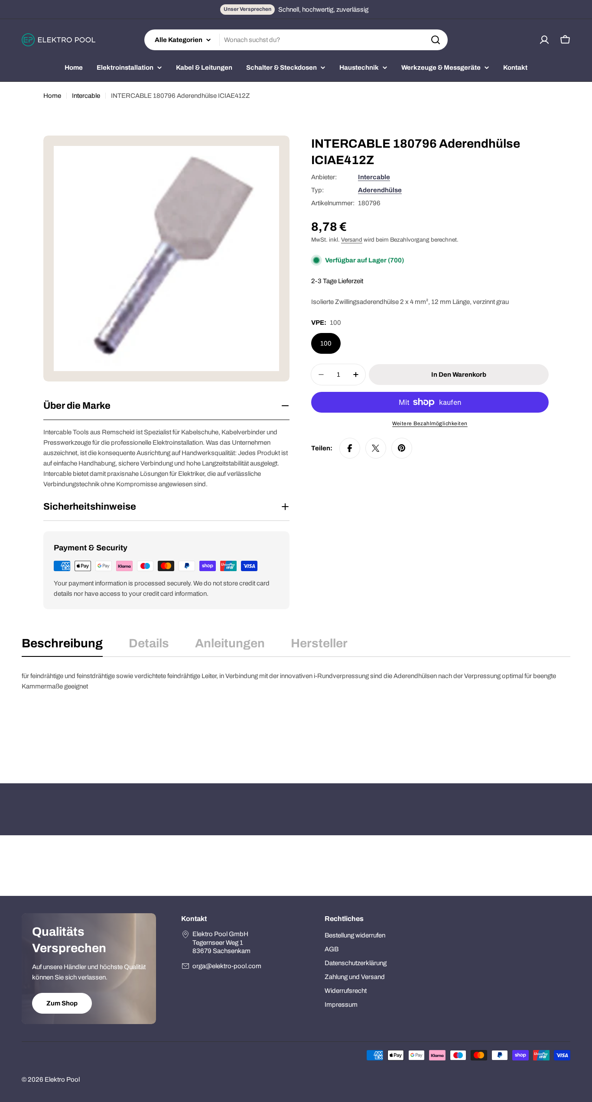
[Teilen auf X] (375, 448)
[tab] (62, 646)
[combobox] (296, 39)
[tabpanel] (296, 714)
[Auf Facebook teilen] (349, 448)
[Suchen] (435, 40)
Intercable (86, 95)
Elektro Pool (62, 1079)
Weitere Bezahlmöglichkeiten (430, 423)
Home (52, 95)
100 (326, 343)
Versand (351, 239)
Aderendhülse (380, 190)
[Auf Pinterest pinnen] (401, 448)
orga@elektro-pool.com (226, 966)
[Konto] (544, 40)
